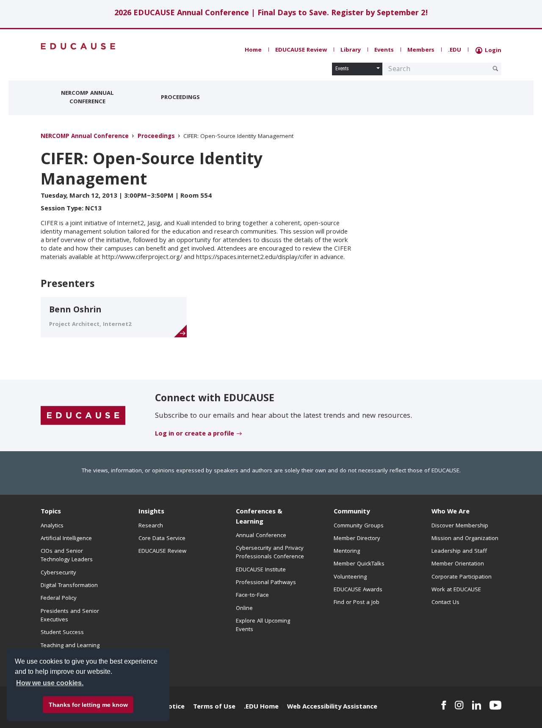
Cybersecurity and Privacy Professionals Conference (270, 553)
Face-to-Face (252, 595)
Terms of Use (214, 707)
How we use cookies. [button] (49, 683)
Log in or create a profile (194, 434)
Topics (51, 512)
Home (253, 50)
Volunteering (350, 577)
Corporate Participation (461, 577)
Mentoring (347, 551)
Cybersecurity (58, 573)
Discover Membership (459, 526)
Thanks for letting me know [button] (88, 704)
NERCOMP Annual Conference (87, 98)
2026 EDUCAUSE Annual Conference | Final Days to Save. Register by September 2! (271, 13)
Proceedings (180, 97)
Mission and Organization (464, 538)
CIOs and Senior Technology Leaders (67, 556)
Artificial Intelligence (66, 538)
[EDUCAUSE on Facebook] (443, 705)
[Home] (78, 46)
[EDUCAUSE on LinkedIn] (476, 705)
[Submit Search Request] (495, 68)
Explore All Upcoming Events (263, 625)
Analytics (52, 526)
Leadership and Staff (459, 551)
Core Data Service (161, 538)
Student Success (62, 632)
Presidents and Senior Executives (70, 616)
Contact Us (445, 602)
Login (492, 50)
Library (350, 50)
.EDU (454, 50)
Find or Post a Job (356, 602)
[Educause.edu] (83, 415)
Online (244, 608)
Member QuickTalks (359, 564)
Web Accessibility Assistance (332, 707)
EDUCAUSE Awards (358, 590)
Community (352, 512)
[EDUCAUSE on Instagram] (459, 705)
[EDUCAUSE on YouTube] (495, 705)
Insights (151, 512)
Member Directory (357, 538)
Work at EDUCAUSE (456, 590)
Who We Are (450, 512)
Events (384, 50)
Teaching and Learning (70, 646)
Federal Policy (59, 598)
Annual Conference (261, 535)
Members (420, 50)
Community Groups (359, 526)
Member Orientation (457, 564)
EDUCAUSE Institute (261, 570)
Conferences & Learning (259, 517)
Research (150, 526)
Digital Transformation (69, 585)
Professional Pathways (266, 582)
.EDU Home (261, 707)
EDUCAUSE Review (301, 50)
